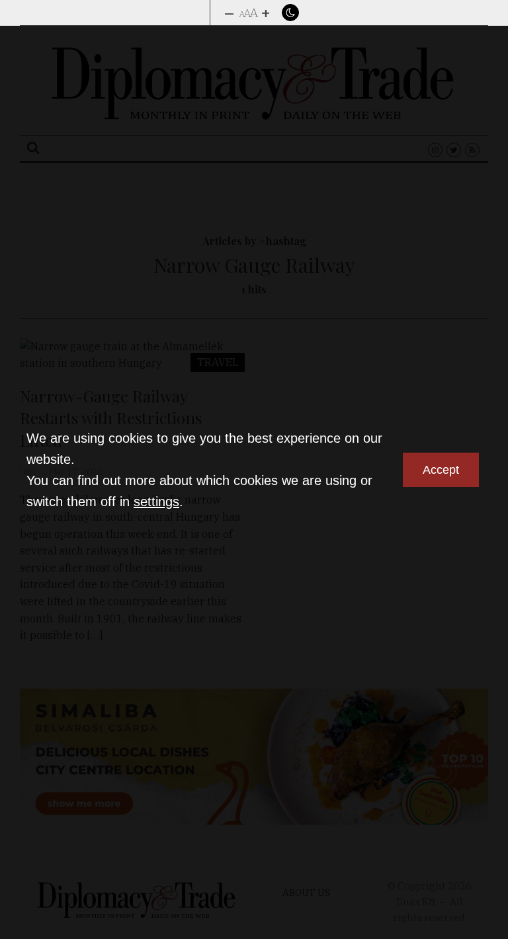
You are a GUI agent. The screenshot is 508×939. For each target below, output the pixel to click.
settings (156, 501)
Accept (441, 469)
